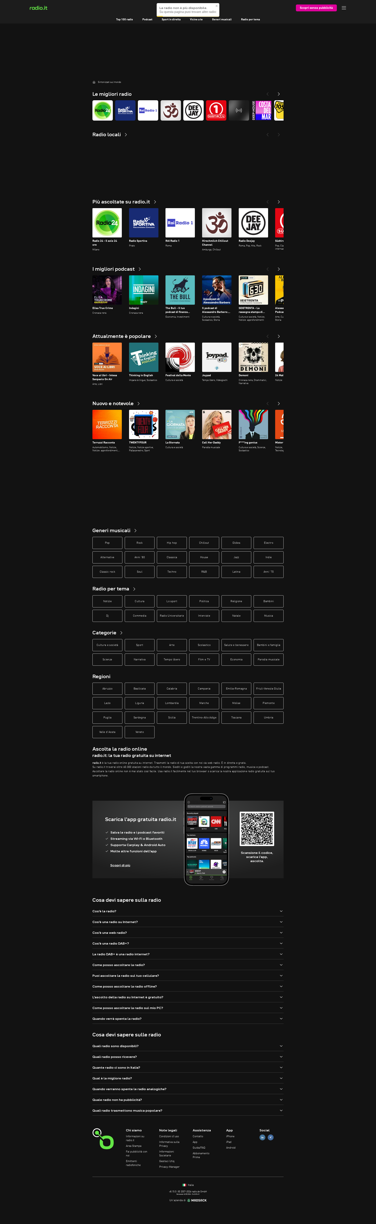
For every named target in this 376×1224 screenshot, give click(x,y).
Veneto (140, 732)
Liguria (139, 703)
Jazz (236, 557)
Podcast (147, 19)
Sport (139, 645)
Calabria (172, 688)
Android (231, 1147)
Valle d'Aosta (107, 732)
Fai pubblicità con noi (136, 1153)
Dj (107, 615)
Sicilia (171, 717)
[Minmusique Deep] (239, 110)
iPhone (230, 1136)
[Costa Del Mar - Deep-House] (261, 110)
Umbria (268, 717)
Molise (236, 703)
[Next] (279, 92)
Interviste (204, 615)
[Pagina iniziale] (94, 82)
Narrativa (140, 659)
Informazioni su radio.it (135, 1138)
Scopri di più (120, 865)
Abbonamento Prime (201, 1155)
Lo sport (171, 601)
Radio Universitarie (172, 615)
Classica (172, 557)
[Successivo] (279, 200)
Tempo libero (172, 659)
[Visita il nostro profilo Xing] (270, 1137)
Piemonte (269, 703)
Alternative (107, 557)
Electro (268, 543)
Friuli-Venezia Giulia (268, 688)
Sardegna (140, 717)
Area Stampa (133, 1146)
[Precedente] (267, 200)
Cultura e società (107, 645)
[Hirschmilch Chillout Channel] (171, 110)
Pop (107, 543)
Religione (236, 601)
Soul (139, 571)
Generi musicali (222, 19)
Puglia (107, 717)
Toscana (236, 717)
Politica (204, 601)
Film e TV (204, 659)
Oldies (236, 543)
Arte (171, 645)
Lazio (107, 703)
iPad (228, 1142)
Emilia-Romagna (236, 688)
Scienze (107, 659)
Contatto (198, 1136)
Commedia (139, 615)
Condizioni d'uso (169, 1136)
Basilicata (140, 688)
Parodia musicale (269, 659)
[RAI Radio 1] (148, 110)
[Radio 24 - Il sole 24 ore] (102, 110)
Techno (171, 571)
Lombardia (172, 703)
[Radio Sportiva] (125, 110)
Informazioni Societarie (166, 1153)
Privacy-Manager (169, 1167)
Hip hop (172, 543)
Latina (236, 571)
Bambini (268, 601)
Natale (236, 615)
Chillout (204, 543)
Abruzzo (107, 688)
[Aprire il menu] (344, 7)
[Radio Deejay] (193, 110)
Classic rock (107, 571)
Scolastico (204, 645)
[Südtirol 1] (216, 110)
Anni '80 (140, 557)
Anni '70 (269, 571)
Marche (204, 703)
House (204, 557)
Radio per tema (250, 19)
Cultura (139, 601)
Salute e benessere (236, 645)
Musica (268, 615)
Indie (269, 557)
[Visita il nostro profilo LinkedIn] (262, 1137)
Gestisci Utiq (166, 1161)
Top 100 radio (124, 19)
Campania (204, 688)
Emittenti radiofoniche (133, 1163)
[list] (188, 110)
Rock (139, 543)
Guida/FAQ (199, 1147)
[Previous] (267, 92)
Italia (190, 1185)
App (195, 1142)
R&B (204, 571)
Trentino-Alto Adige (204, 717)
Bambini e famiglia (268, 645)
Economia (236, 659)
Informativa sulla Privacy (169, 1144)
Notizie (107, 601)
